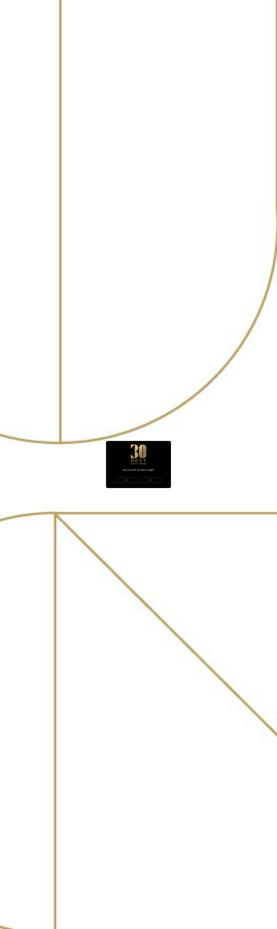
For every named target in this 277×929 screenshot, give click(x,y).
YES (126, 480)
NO (151, 480)
